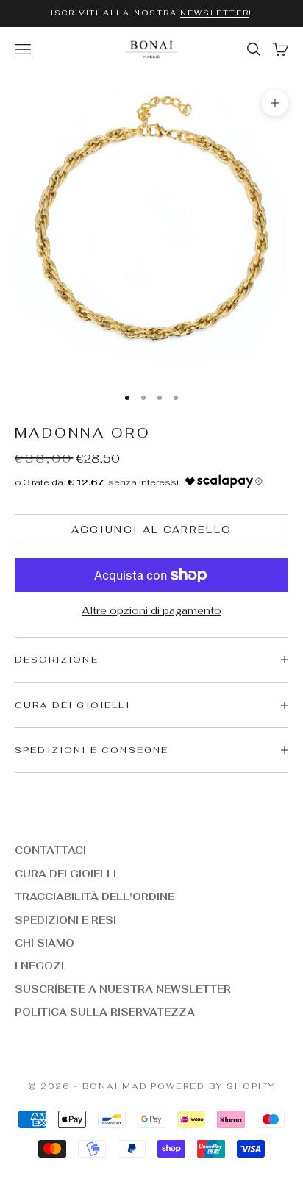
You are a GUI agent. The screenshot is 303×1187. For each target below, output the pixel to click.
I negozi (39, 966)
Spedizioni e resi (65, 920)
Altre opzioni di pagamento (151, 610)
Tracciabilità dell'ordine (94, 897)
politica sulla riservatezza (105, 1012)
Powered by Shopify (213, 1086)
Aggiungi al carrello (151, 530)
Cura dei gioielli (65, 874)
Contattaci (50, 850)
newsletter (214, 13)
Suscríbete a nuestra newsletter (123, 989)
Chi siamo (44, 943)
